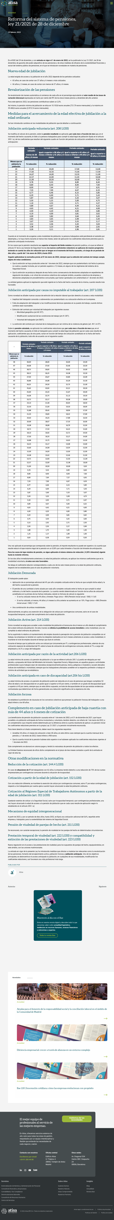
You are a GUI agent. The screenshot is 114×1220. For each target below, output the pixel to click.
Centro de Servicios (7, 1200)
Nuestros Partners (64, 1194)
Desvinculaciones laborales (10, 1194)
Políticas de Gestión (91, 1213)
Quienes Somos (63, 1186)
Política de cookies (106, 1213)
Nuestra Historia (63, 1189)
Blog (88, 1186)
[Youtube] (30, 1170)
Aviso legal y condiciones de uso (83, 1209)
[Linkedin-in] (21, 1170)
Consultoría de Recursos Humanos (13, 1197)
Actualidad (12, 13)
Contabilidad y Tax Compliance (11, 1192)
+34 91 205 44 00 (27, 1160)
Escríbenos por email (28, 1157)
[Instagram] (25, 1170)
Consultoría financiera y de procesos (13, 1189)
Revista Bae (91, 1192)
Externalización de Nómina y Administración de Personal (20, 1186)
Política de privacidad (104, 1209)
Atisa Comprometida (65, 1192)
